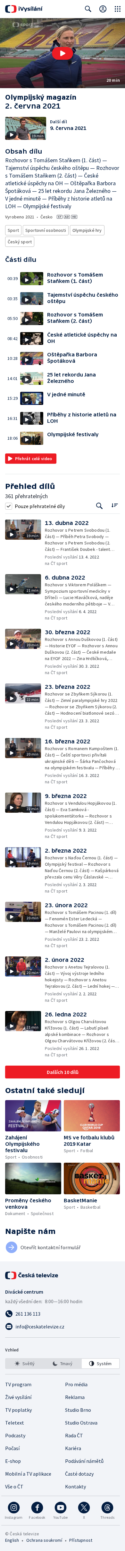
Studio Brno (78, 1410)
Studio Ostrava (81, 1422)
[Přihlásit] (103, 9)
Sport (13, 230)
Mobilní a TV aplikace (28, 1474)
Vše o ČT (14, 1486)
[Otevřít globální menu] (117, 9)
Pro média (76, 1384)
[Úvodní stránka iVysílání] (24, 9)
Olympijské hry (87, 230)
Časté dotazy (79, 1474)
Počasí (12, 1448)
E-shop (13, 1461)
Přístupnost (80, 1540)
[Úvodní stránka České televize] (32, 1275)
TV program (18, 1384)
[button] (62, 53)
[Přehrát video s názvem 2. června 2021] (62, 53)
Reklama (75, 1397)
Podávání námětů (84, 1461)
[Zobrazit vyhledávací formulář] (88, 9)
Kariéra (73, 1448)
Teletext (14, 1422)
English (12, 1540)
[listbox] (62, 1363)
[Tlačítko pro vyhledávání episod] (99, 506)
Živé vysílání (18, 1397)
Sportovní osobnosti (45, 230)
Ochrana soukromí (44, 1540)
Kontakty (75, 1486)
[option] (24, 1363)
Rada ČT (74, 1435)
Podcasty (15, 1435)
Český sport (20, 242)
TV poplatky (18, 1410)
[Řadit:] (114, 505)
